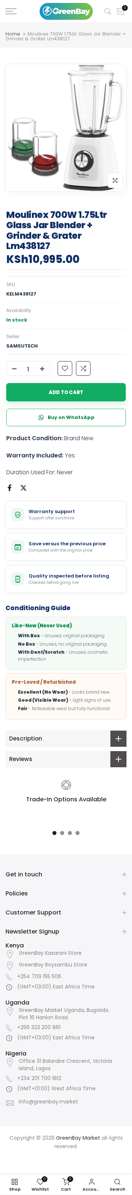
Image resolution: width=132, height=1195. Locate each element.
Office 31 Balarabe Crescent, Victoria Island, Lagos (65, 1065)
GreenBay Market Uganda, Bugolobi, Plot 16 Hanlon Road (64, 1014)
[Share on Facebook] (9, 488)
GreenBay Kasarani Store (50, 953)
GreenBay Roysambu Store (53, 964)
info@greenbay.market (48, 1101)
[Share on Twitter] (23, 488)
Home (13, 33)
